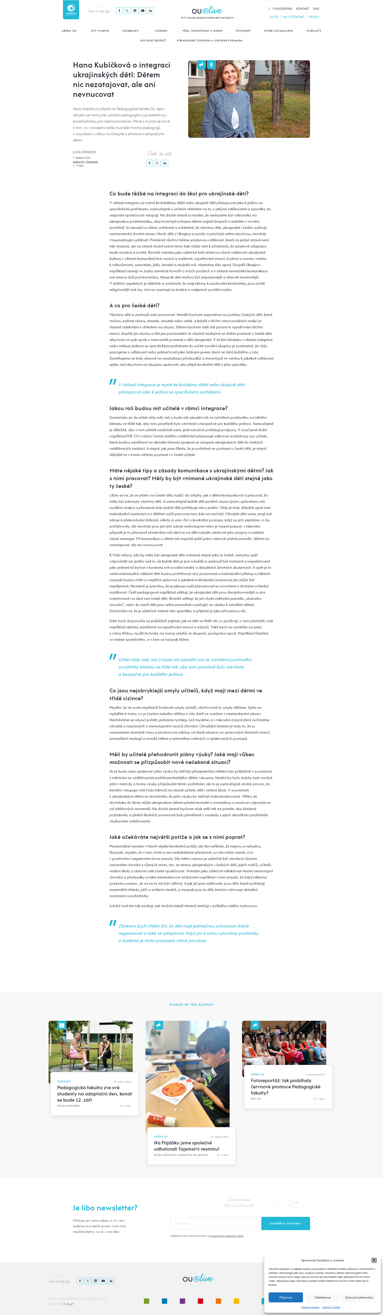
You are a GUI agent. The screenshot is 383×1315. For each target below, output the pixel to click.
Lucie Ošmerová (84, 151)
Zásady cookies (310, 1307)
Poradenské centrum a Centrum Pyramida (210, 40)
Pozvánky (243, 31)
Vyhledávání (282, 9)
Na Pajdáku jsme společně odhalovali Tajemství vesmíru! (186, 1146)
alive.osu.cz (76, 1299)
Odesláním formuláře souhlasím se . (207, 1235)
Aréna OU (69, 31)
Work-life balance (278, 31)
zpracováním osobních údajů (226, 1235)
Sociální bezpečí (153, 40)
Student (161, 31)
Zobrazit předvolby (359, 1297)
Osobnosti (130, 31)
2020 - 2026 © (59, 1299)
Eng (316, 9)
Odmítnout (323, 1297)
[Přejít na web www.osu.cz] (71, 9)
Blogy (314, 17)
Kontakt (302, 9)
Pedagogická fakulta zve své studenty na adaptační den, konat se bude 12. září (94, 1094)
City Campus (100, 31)
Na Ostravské (293, 17)
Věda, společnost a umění (202, 31)
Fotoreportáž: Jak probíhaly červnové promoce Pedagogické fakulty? (285, 1086)
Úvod (274, 17)
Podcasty (314, 31)
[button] (374, 1260)
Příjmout (285, 1297)
